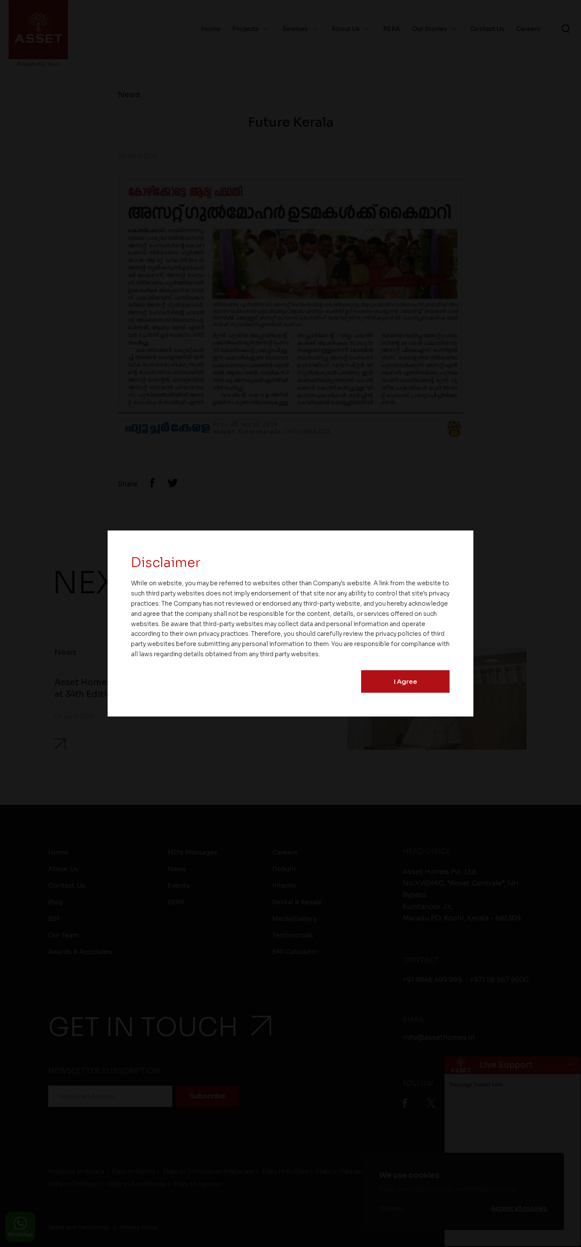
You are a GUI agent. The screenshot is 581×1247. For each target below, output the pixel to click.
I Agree (405, 681)
